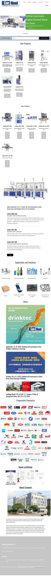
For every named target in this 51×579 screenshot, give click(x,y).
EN (47, 5)
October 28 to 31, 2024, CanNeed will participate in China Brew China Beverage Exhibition (24, 378)
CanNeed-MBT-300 (7, 87)
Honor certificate (25, 467)
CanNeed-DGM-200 (44, 62)
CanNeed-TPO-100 (19, 87)
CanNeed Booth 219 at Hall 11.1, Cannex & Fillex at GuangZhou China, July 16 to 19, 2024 (22, 395)
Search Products (44, 38)
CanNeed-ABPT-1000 (7, 126)
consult (10, 254)
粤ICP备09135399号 (40, 567)
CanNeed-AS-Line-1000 (7, 62)
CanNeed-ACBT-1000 (12, 242)
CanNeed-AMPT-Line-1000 (31, 126)
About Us (46, 2)
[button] (23, 33)
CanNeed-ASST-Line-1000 (7, 155)
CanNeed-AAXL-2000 (12, 229)
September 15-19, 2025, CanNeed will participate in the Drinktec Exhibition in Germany (23, 348)
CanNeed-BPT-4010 (32, 62)
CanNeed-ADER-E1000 (19, 126)
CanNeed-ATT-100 (19, 62)
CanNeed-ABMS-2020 (12, 214)
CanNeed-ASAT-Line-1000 (44, 126)
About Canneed (25, 487)
